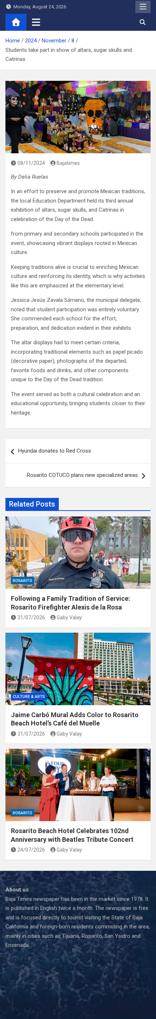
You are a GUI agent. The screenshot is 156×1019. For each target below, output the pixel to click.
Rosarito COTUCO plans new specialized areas (82, 475)
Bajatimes (68, 163)
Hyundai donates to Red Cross (54, 451)
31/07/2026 (31, 617)
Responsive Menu (143, 7)
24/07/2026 (31, 850)
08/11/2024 (31, 163)
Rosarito (22, 580)
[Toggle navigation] (36, 22)
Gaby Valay (69, 617)
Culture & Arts (29, 696)
